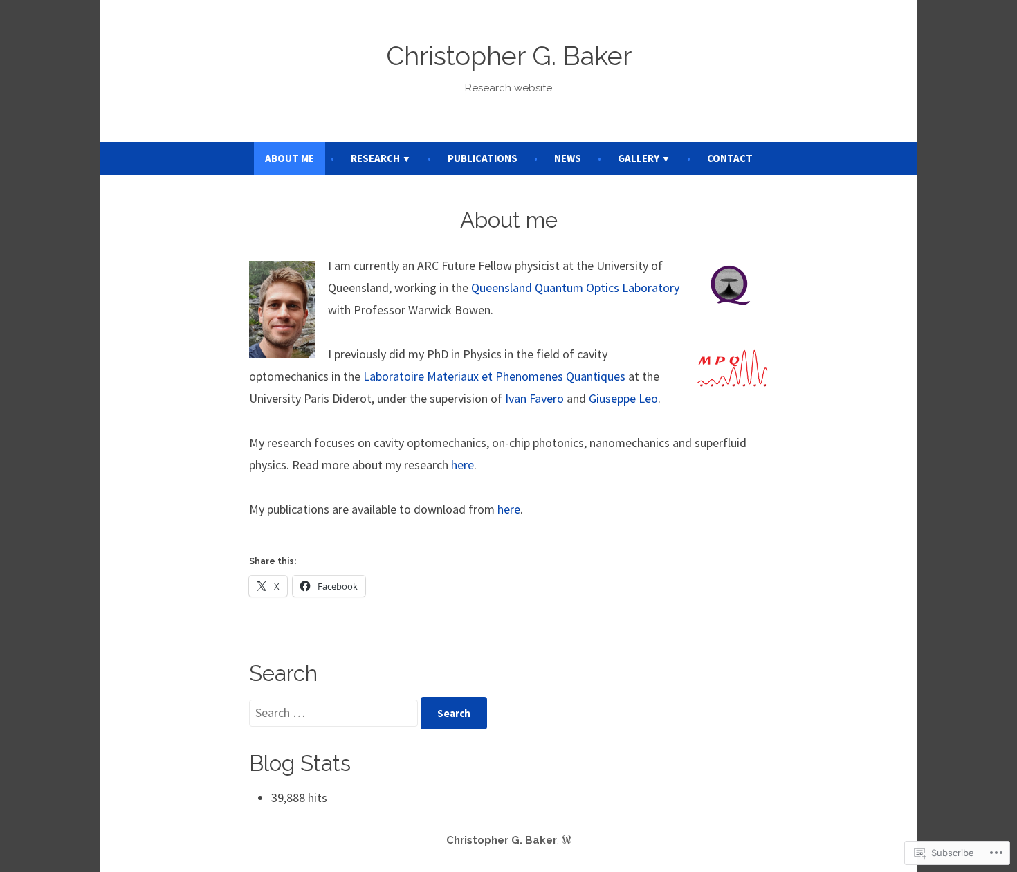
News (567, 158)
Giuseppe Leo (623, 398)
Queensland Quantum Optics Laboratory (575, 288)
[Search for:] (335, 712)
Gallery (638, 158)
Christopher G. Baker (509, 56)
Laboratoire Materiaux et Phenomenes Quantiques (494, 376)
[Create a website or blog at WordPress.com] (566, 840)
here (462, 465)
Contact (730, 158)
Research (375, 158)
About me (289, 158)
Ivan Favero (534, 398)
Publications (482, 158)
